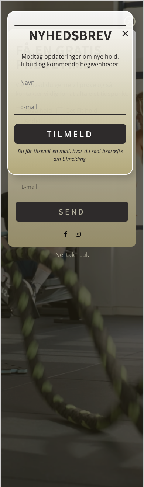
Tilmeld (70, 133)
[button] (125, 33)
